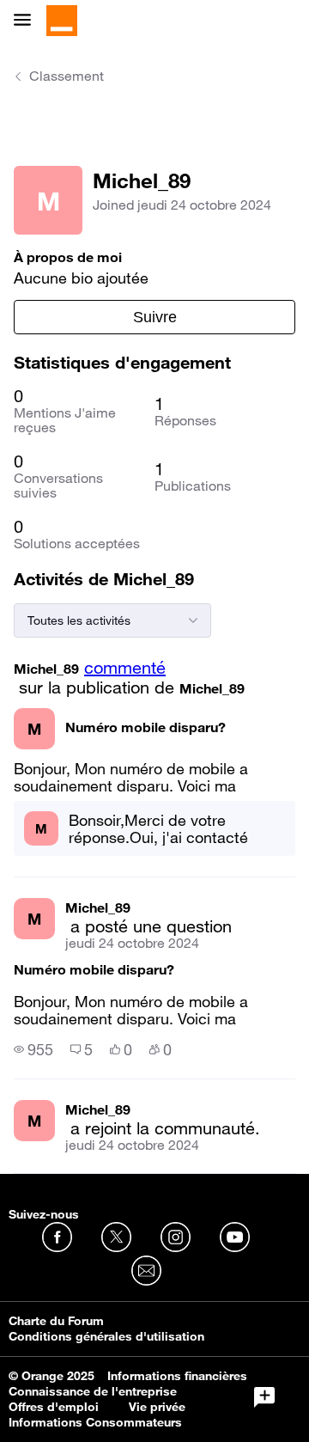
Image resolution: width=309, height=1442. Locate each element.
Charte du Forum (56, 1321)
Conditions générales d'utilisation (106, 1336)
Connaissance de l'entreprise (93, 1391)
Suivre (155, 317)
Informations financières (177, 1376)
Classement (66, 75)
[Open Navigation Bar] (27, 21)
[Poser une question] (264, 1397)
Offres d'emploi (54, 1407)
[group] (33, 1049)
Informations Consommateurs (95, 1422)
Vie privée (157, 1407)
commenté (125, 667)
